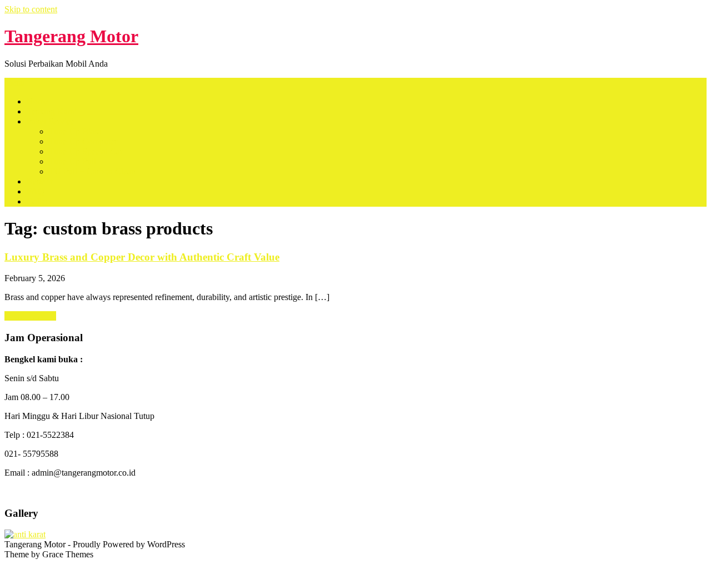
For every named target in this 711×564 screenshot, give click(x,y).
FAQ (35, 191)
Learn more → (30, 316)
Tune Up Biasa (75, 131)
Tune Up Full (72, 161)
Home (37, 101)
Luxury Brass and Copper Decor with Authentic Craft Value (141, 257)
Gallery (40, 201)
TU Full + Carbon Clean (92, 171)
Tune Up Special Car (86, 151)
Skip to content (30, 9)
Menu (14, 82)
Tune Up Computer (83, 141)
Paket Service (50, 121)
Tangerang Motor (71, 36)
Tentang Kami (52, 111)
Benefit (39, 181)
